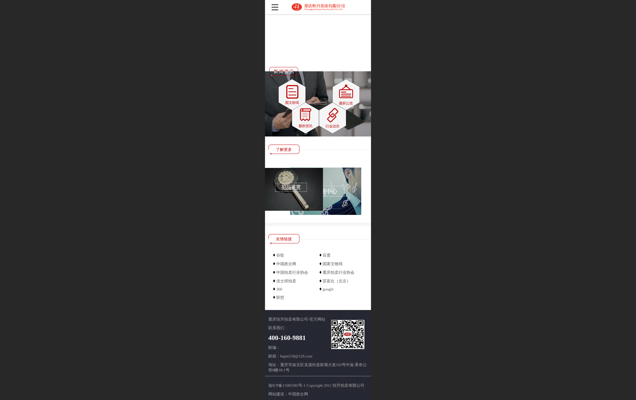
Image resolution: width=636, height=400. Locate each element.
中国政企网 (286, 264)
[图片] (359, 189)
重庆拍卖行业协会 (338, 272)
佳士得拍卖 (286, 281)
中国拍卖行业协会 (292, 272)
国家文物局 (333, 264)
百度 (327, 255)
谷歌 (280, 255)
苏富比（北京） (336, 281)
